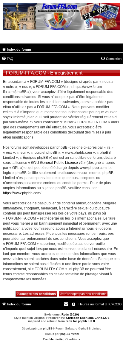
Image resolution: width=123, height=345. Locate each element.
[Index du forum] (61, 17)
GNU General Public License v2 (57, 163)
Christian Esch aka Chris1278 (88, 317)
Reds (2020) (70, 314)
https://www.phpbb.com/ (22, 193)
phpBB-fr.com (69, 333)
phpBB (48, 328)
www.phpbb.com (93, 168)
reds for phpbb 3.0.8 (80, 321)
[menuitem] (7, 58)
